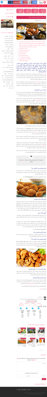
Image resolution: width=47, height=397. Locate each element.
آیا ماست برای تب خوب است (8, 38)
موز (3, 77)
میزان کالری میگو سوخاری (24, 60)
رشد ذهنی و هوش (31, 283)
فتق (3, 67)
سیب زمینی (35, 132)
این (22, 160)
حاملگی (3, 50)
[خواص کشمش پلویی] (41, 341)
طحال (12, 65)
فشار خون (11, 69)
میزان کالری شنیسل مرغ (24, 55)
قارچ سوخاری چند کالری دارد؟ (25, 57)
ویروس (4, 82)
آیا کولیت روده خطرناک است (9, 40)
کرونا (4, 86)
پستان (12, 84)
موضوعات (39, 6)
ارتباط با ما (19, 389)
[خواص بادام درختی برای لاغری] (31, 341)
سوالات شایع (16, 6)
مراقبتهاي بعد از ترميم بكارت (9, 75)
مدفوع (5, 73)
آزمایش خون (11, 36)
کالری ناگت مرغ (22, 53)
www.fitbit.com (40, 297)
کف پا (12, 88)
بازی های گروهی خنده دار (9, 46)
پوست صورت (11, 86)
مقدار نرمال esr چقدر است (9, 77)
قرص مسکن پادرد (10, 73)
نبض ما (44, 74)
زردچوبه (5, 58)
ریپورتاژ (12, 58)
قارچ (36, 243)
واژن (12, 82)
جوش (8, 48)
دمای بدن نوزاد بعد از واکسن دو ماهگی (8, 53)
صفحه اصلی (44, 6)
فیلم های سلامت (33, 6)
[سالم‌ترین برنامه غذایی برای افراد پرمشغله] (41, 330)
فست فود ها (37, 82)
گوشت (42, 144)
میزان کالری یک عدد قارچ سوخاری (25, 58)
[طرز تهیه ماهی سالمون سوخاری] (22, 341)
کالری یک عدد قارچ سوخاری (31, 299)
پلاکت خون (8, 84)
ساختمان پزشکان (27, 6)
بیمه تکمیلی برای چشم (9, 13)
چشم (7, 86)
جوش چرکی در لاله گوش (9, 50)
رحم (12, 56)
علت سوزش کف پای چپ (9, 67)
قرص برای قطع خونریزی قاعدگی (8, 71)
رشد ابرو (9, 56)
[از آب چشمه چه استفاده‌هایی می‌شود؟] (31, 330)
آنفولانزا (7, 36)
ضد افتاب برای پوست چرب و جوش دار (8, 63)
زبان (8, 58)
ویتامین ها (8, 82)
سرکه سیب (11, 60)
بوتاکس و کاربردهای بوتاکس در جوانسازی (7, 24)
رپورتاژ (5, 56)
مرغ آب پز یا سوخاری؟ (23, 48)
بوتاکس (12, 48)
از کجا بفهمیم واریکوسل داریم (9, 42)
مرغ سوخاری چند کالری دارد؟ (24, 50)
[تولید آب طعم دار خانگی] (22, 330)
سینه (7, 60)
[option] (7, 24)
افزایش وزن (38, 100)
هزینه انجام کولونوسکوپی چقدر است (7, 79)
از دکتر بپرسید (21, 6)
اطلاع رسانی (11, 44)
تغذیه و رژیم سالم (42, 328)
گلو (9, 88)
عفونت (9, 65)
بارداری (7, 44)
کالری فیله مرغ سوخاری (24, 52)
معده (2, 75)
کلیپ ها (28, 389)
